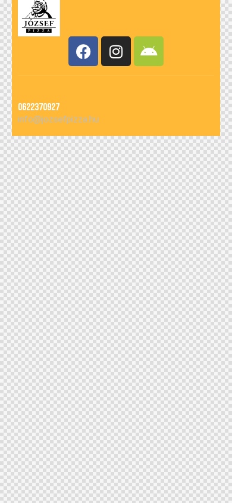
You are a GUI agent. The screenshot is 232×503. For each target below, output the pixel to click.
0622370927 (38, 108)
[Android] (149, 51)
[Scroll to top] (212, 483)
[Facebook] (83, 51)
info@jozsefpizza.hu (58, 119)
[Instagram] (116, 51)
